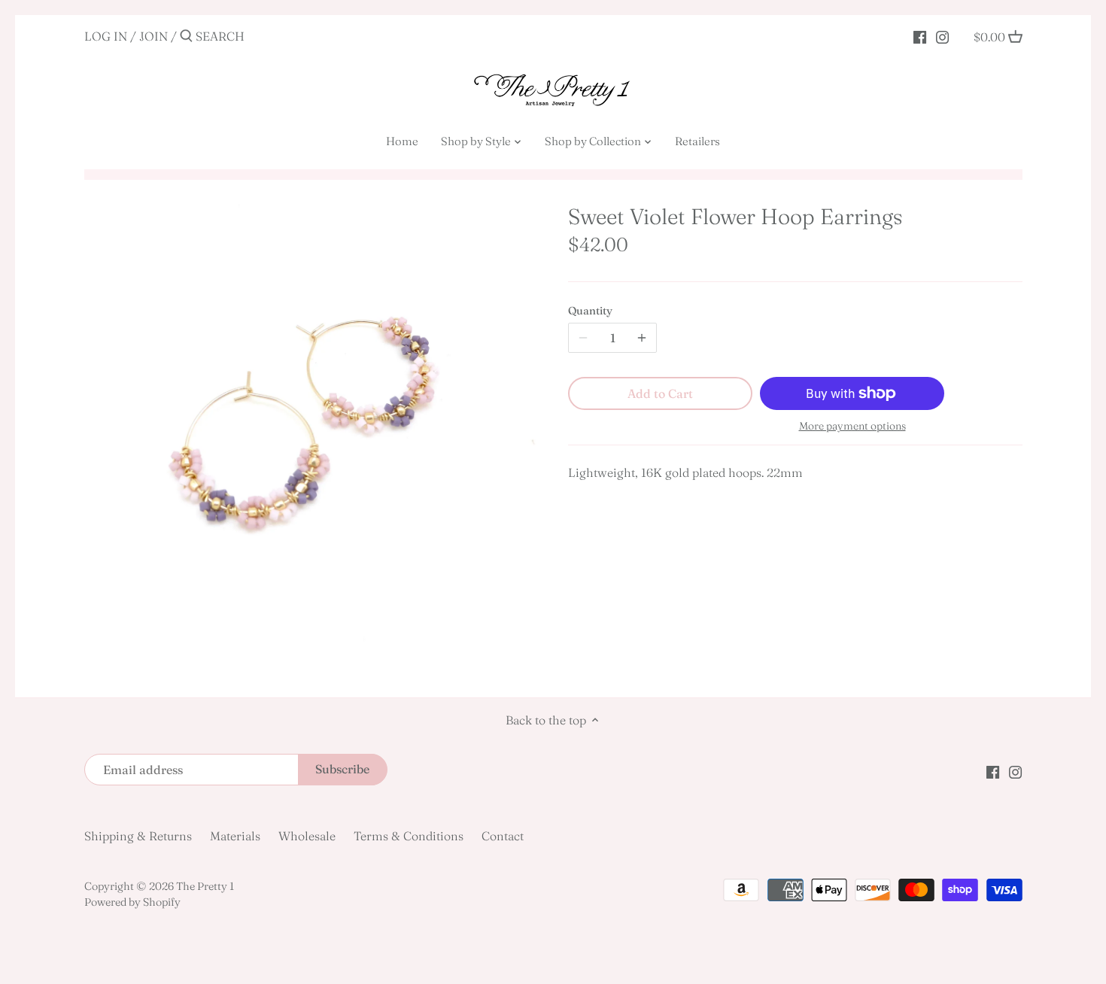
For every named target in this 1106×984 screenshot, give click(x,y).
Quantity (590, 311)
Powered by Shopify (132, 902)
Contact (503, 835)
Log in (105, 36)
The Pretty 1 (205, 886)
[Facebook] (919, 35)
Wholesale (307, 835)
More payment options (852, 426)
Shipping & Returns (138, 835)
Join (153, 36)
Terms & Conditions (408, 835)
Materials (235, 835)
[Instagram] (942, 35)
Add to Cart (660, 393)
